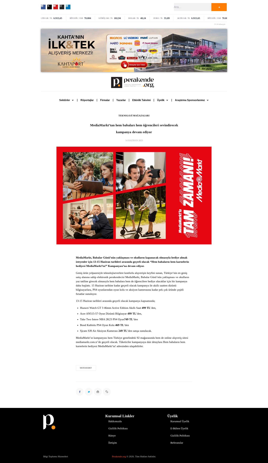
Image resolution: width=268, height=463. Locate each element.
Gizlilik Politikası (118, 428)
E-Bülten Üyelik (179, 428)
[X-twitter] (49, 7)
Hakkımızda (115, 421)
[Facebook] (43, 7)
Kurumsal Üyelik (179, 421)
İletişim (112, 442)
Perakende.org (119, 456)
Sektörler (64, 100)
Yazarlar (121, 100)
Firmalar (105, 100)
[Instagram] (62, 7)
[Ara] (219, 7)
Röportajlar (87, 100)
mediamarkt (86, 368)
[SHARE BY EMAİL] (98, 392)
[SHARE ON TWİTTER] (89, 392)
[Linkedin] (68, 7)
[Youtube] (55, 7)
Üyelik (160, 100)
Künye (112, 435)
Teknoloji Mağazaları (134, 116)
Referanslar (176, 442)
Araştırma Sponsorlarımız (190, 100)
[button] (107, 392)
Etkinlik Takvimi (141, 100)
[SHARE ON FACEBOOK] (80, 392)
